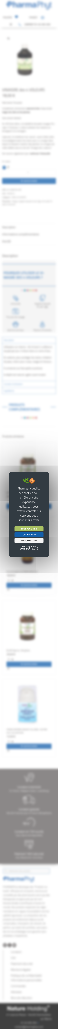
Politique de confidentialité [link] (29, 547)
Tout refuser (29, 534)
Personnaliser (29, 540)
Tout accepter (29, 528)
